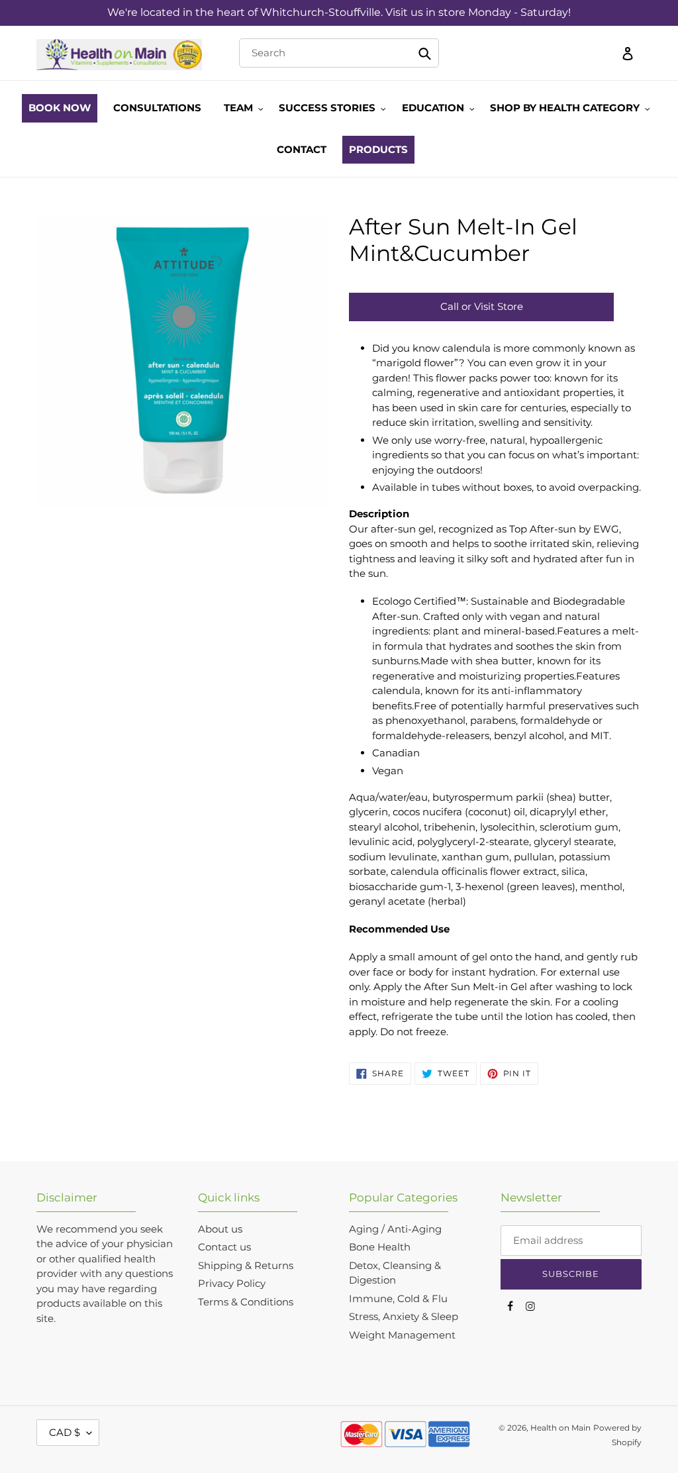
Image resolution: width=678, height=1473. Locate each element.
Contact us (224, 1247)
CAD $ (64, 1432)
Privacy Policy (232, 1283)
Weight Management (402, 1335)
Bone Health (380, 1247)
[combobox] (339, 53)
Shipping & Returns (245, 1265)
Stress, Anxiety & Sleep (403, 1316)
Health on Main (560, 1428)
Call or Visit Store (481, 306)
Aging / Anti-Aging (395, 1229)
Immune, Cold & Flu (398, 1298)
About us (220, 1229)
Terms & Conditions (245, 1301)
